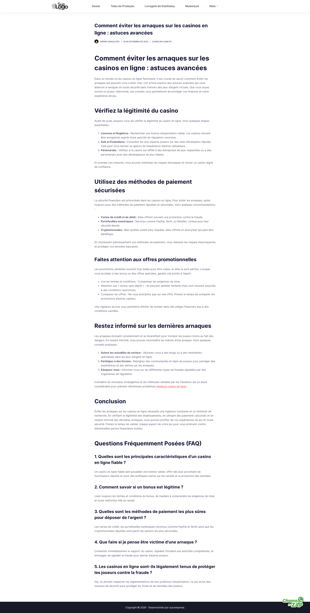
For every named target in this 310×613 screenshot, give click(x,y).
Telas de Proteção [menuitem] (122, 6)
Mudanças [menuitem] (192, 6)
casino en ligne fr (162, 41)
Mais (212, 6)
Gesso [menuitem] (96, 6)
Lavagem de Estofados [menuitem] (160, 6)
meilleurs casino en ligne (171, 386)
